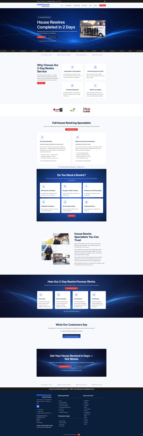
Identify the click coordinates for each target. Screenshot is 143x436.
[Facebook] (105, 1)
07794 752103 (58, 1)
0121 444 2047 (43, 1)
